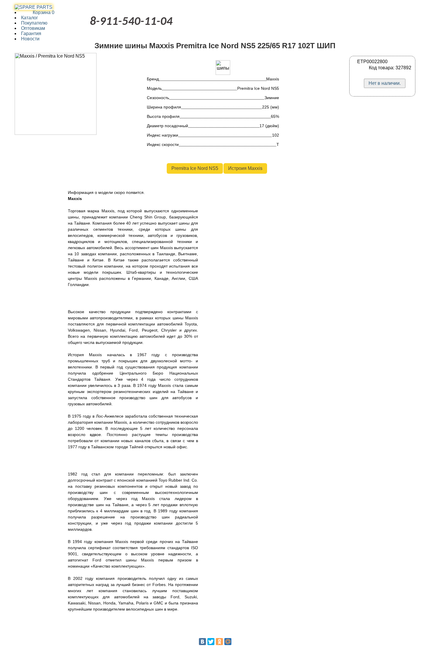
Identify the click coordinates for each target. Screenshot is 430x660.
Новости (30, 38)
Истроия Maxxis (245, 168)
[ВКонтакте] (202, 641)
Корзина (37, 12)
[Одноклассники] (219, 641)
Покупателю (34, 22)
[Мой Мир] (227, 641)
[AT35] (33, 7)
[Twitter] (210, 641)
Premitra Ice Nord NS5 (194, 168)
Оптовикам (33, 28)
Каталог (29, 17)
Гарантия (31, 33)
